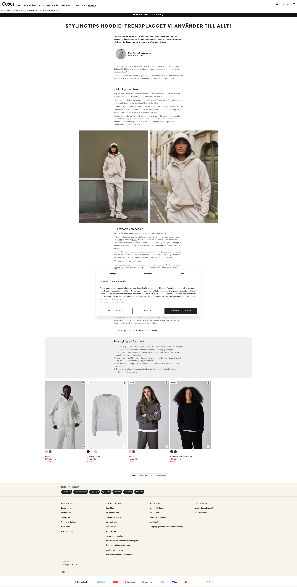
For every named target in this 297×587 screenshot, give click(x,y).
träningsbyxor (166, 252)
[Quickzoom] (83, 446)
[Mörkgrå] (50, 451)
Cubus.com (5, 10)
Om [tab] (182, 273)
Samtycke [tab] (114, 273)
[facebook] (68, 572)
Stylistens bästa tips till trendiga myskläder (140, 330)
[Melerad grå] (46, 451)
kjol (115, 267)
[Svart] (88, 451)
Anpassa (147, 311)
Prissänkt (48, 462)
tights (120, 239)
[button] (66, 492)
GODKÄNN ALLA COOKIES (181, 311)
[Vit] (91, 451)
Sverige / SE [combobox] (68, 564)
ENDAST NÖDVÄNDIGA (115, 311)
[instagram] (63, 572)
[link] (282, 4)
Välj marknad (66, 561)
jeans (134, 239)
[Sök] (277, 4)
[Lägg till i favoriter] (83, 383)
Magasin (15, 10)
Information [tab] (148, 273)
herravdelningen (160, 245)
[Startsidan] (8, 4)
